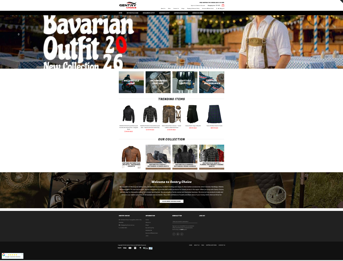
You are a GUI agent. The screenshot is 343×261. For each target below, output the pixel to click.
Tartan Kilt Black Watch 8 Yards (214, 125)
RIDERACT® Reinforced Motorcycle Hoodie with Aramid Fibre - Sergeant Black (128, 127)
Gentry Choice (130, 245)
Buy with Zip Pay (150, 227)
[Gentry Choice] (128, 5)
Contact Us (176, 8)
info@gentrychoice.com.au (127, 225)
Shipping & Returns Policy (193, 8)
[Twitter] (218, 8)
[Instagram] (223, 8)
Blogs (183, 8)
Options (129, 122)
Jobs (147, 235)
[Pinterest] (220, 8)
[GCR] (3, 254)
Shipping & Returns (211, 245)
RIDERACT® (149, 230)
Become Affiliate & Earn (208, 8)
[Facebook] (216, 8)
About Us (163, 8)
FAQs (169, 8)
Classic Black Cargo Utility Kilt (193, 125)
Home (147, 219)
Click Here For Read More (171, 201)
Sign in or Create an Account (198, 5)
